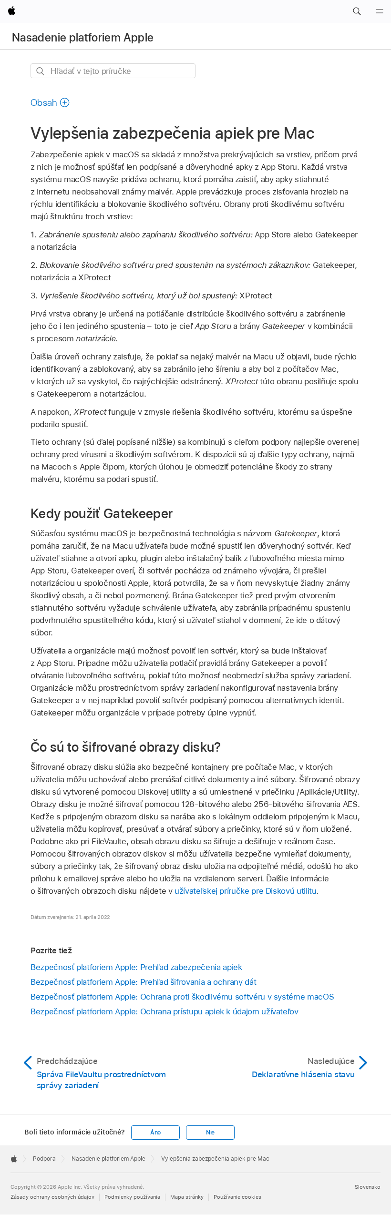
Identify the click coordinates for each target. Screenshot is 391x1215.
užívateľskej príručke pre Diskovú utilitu (245, 891)
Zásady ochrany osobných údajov (52, 1197)
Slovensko (368, 1187)
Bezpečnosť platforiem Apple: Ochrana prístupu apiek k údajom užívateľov (164, 1011)
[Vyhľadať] (41, 71)
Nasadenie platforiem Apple (83, 37)
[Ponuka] (379, 11)
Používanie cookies (237, 1197)
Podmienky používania (132, 1197)
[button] (356, 11)
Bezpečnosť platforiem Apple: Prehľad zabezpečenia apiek (136, 967)
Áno (155, 1132)
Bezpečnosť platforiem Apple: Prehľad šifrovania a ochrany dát (143, 982)
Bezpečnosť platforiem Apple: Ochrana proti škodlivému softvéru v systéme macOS (182, 996)
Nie (210, 1132)
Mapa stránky (187, 1197)
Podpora (44, 1158)
